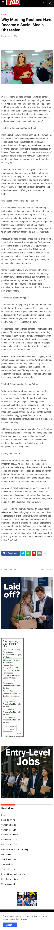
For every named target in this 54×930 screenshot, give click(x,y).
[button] (3, 2)
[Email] (39, 553)
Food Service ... (9, 709)
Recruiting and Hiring (13, 874)
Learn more (21, 919)
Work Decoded (8, 884)
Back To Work (8, 820)
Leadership (7, 864)
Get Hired (6, 854)
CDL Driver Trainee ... (11, 660)
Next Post (46, 569)
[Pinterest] (34, 553)
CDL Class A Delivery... (12, 670)
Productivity (8, 869)
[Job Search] (14, 735)
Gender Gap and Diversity (14, 849)
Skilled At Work (9, 879)
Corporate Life (9, 839)
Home (3, 14)
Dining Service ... (10, 701)
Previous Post (10, 569)
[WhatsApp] (28, 553)
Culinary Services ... (11, 691)
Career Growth (8, 829)
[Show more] (45, 553)
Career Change (8, 824)
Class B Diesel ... (10, 680)
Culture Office (9, 844)
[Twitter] (22, 553)
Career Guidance (9, 834)
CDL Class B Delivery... (12, 649)
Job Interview (8, 859)
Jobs (19, 733)
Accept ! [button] (10, 924)
